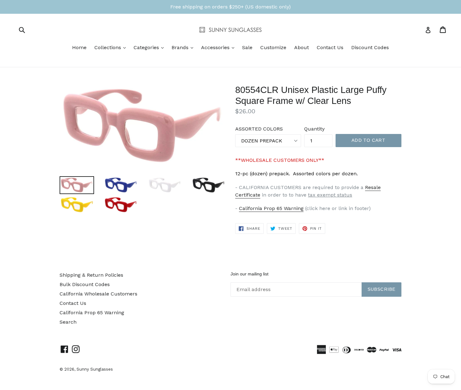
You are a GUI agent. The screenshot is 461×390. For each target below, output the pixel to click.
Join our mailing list (249, 273)
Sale (247, 47)
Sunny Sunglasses (95, 369)
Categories (150, 47)
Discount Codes (370, 47)
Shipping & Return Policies (91, 275)
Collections (111, 47)
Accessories (219, 47)
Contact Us (330, 47)
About (301, 47)
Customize (273, 47)
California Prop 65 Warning (271, 208)
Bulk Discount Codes (85, 284)
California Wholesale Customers (98, 294)
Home (79, 47)
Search (68, 322)
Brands (184, 47)
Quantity (314, 129)
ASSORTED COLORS (259, 129)
